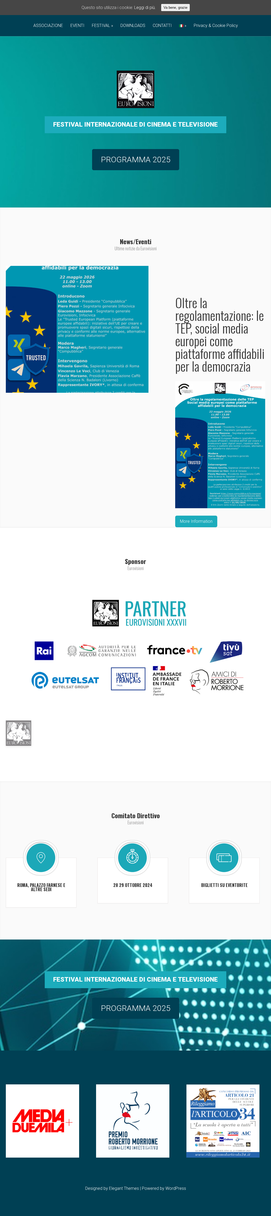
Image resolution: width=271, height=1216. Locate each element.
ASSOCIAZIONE (48, 26)
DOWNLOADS (132, 26)
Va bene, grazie (175, 8)
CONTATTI (162, 26)
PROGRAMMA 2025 (135, 159)
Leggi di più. (145, 7)
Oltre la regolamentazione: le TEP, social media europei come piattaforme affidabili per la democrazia (220, 334)
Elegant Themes (124, 1188)
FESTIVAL (101, 26)
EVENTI (77, 26)
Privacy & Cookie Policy (216, 26)
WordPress (175, 1188)
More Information (196, 521)
